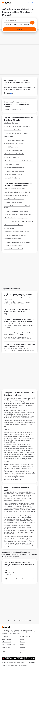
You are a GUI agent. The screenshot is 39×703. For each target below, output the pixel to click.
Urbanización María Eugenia (12, 178)
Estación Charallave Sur (11, 161)
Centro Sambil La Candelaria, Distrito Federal (17, 242)
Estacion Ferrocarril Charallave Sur (14, 154)
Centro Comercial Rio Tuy (11, 157)
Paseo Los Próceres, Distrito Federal (14, 188)
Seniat (18, 164)
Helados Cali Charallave (26, 161)
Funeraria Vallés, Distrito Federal (13, 249)
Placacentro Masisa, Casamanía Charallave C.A (17, 133)
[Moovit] (6, 3)
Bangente (15, 123)
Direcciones (23, 653)
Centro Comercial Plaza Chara (12, 130)
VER (22, 109)
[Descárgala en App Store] (18, 658)
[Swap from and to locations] (32, 23)
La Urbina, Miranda (22, 218)
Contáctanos (32, 662)
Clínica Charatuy (8, 136)
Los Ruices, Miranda (27, 221)
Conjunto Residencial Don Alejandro (14, 167)
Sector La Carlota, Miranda (11, 221)
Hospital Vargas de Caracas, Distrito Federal (17, 192)
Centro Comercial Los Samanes (13, 174)
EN (4, 651)
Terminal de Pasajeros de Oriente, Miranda (16, 231)
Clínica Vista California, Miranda (13, 238)
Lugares (22, 642)
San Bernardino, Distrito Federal (13, 202)
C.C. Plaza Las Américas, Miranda (13, 245)
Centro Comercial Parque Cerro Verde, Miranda (17, 214)
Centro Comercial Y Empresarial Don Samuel (17, 126)
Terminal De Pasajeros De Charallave (14, 140)
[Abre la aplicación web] (29, 658)
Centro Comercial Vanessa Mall (13, 150)
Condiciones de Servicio (8, 662)
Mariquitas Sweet (9, 164)
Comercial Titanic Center (11, 147)
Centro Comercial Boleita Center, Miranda (16, 211)
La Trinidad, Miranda (10, 218)
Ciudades (22, 650)
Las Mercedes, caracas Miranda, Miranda (16, 195)
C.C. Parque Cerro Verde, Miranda (13, 225)
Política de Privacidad (21, 662)
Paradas (22, 647)
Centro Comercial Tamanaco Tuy (13, 171)
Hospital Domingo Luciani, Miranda (14, 199)
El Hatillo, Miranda (9, 228)
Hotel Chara (7, 123)
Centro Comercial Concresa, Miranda (14, 235)
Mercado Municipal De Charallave (13, 143)
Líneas (22, 639)
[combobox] (19, 21)
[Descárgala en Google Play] (7, 658)
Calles (22, 644)
